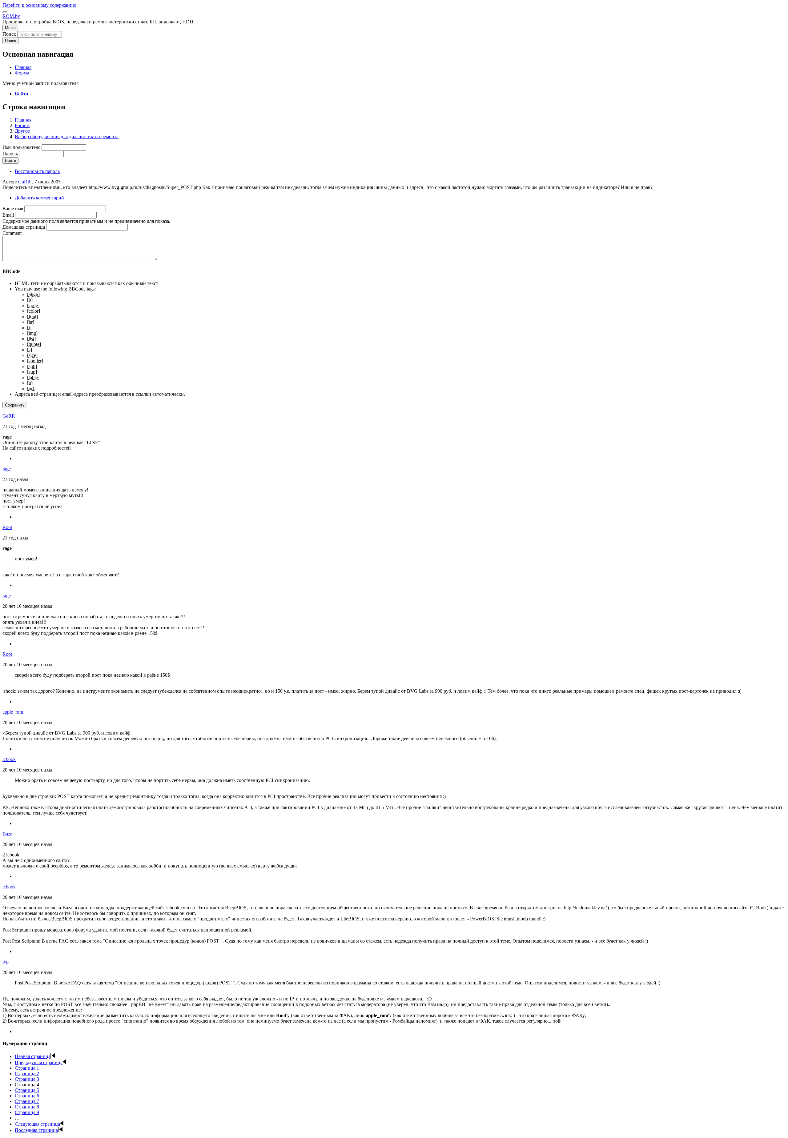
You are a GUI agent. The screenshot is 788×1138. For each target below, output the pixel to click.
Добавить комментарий (39, 197)
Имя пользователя (21, 147)
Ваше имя (12, 208)
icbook (9, 759)
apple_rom (12, 712)
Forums (22, 125)
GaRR (24, 181)
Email (8, 215)
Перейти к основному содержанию (39, 5)
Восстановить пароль (37, 171)
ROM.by (11, 16)
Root (7, 527)
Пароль (10, 153)
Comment (12, 233)
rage (6, 468)
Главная (23, 119)
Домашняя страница (23, 227)
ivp (5, 961)
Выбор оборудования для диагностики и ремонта (67, 136)
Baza (7, 833)
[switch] (4, 12)
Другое (22, 131)
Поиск (9, 34)
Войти (21, 93)
